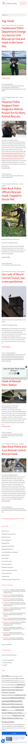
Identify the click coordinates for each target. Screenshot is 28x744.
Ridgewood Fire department (8, 546)
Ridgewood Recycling (11, 710)
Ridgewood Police (6, 543)
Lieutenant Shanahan (12, 434)
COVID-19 (3, 680)
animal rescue (7, 175)
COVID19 (7, 680)
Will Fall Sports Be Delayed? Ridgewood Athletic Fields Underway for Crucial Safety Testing (14, 619)
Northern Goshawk (6, 356)
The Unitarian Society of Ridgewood (10, 552)
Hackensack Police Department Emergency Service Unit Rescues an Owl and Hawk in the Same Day (14, 37)
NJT (15, 435)
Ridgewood (21, 684)
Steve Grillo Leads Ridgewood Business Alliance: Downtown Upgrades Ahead (13, 595)
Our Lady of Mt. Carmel (7, 561)
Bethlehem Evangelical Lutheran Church (11, 579)
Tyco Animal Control (17, 510)
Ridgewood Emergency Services (9, 534)
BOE (14, 678)
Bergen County (12, 676)
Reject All (14, 741)
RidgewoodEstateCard (8, 695)
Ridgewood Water (5, 555)
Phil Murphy (12, 684)
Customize (14, 737)
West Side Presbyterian (7, 564)
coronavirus (21, 678)
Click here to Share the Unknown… (9, 655)
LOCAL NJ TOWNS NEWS (8, 660)
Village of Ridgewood (6, 540)
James (15, 25)
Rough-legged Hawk (18, 359)
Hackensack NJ (9, 84)
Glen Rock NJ (7, 265)
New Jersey (15, 682)
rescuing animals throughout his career (13, 155)
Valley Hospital (5, 558)
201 (3, 676)
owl (22, 89)
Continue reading (6, 78)
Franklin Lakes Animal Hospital (11, 508)
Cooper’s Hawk (19, 354)
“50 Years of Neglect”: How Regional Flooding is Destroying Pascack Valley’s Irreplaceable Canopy (14, 609)
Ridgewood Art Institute (8, 687)
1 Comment (21, 443)
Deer (12, 175)
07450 (6, 676)
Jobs (11, 682)
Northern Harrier (14, 356)
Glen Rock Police (14, 265)
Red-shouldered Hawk (16, 357)
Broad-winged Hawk (8, 354)
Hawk (19, 89)
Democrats (12, 680)
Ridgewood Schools (6, 537)
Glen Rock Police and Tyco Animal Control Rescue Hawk (14, 450)
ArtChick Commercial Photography (9, 570)
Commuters (8, 432)
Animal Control (7, 85)
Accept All (14, 733)
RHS (16, 684)
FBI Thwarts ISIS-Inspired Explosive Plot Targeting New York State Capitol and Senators (14, 614)
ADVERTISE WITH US (7, 662)
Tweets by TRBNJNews (7, 644)
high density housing (6, 682)
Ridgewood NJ (11, 359)
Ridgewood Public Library (7, 549)
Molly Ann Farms (5, 531)
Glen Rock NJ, (9, 263)
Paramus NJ (8, 174)
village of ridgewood (10, 353)
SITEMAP (5, 665)
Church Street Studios (7, 573)
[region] (14, 732)
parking (7, 684)
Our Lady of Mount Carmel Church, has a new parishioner (13, 277)
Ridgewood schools (15, 713)
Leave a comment (21, 271)
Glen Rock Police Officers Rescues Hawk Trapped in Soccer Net (12, 193)
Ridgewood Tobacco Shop (7, 567)
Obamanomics (22, 682)
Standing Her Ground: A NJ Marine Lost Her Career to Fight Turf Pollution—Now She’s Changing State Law (14, 591)
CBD (14, 354)
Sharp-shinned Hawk (6, 361)
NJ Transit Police (9, 435)
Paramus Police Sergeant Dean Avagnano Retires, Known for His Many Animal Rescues (13, 109)
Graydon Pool (22, 680)
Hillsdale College (5, 576)
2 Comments (20, 25)
